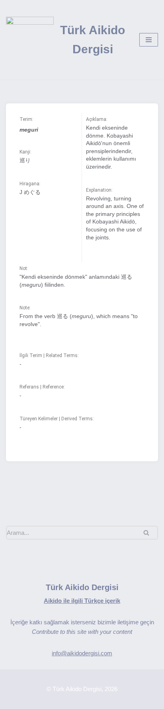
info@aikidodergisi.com (82, 653)
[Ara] (149, 533)
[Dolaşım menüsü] (148, 40)
